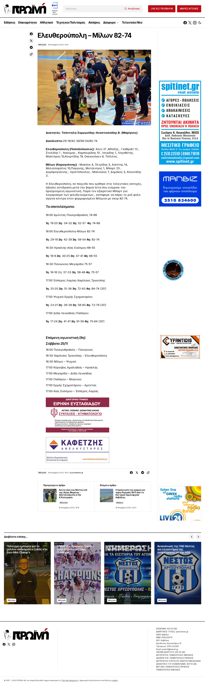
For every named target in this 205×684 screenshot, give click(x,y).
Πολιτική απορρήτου (69, 680)
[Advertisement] (180, 55)
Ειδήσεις (119, 503)
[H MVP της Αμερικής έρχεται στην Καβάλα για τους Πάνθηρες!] (77, 573)
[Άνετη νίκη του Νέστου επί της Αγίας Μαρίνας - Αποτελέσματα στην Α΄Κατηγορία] (66, 496)
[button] (199, 23)
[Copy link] (31, 54)
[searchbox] (93, 8)
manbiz (115, 680)
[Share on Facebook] (31, 34)
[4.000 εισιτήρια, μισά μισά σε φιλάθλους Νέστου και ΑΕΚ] (127, 573)
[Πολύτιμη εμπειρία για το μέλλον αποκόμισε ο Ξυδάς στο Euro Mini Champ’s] (27, 573)
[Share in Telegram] (31, 47)
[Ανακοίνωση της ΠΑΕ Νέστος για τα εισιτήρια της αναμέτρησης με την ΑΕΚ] (177, 573)
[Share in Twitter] (31, 40)
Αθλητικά (42, 45)
